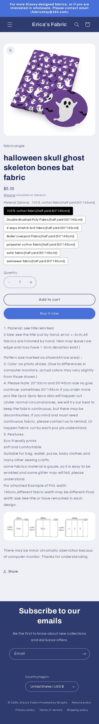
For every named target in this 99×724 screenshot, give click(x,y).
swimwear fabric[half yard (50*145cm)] (36, 261)
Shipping (9, 195)
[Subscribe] (84, 654)
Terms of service (51, 710)
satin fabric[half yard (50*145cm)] (32, 253)
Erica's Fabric (29, 702)
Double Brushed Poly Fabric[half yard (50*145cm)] (45, 219)
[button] (9, 24)
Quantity (10, 272)
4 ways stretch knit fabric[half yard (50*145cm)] (43, 228)
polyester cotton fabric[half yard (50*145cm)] (41, 244)
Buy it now (49, 313)
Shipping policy (77, 710)
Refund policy (81, 702)
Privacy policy (25, 710)
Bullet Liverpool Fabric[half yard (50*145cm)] (40, 236)
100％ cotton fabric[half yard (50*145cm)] (38, 211)
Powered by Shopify (53, 702)
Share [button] (13, 571)
